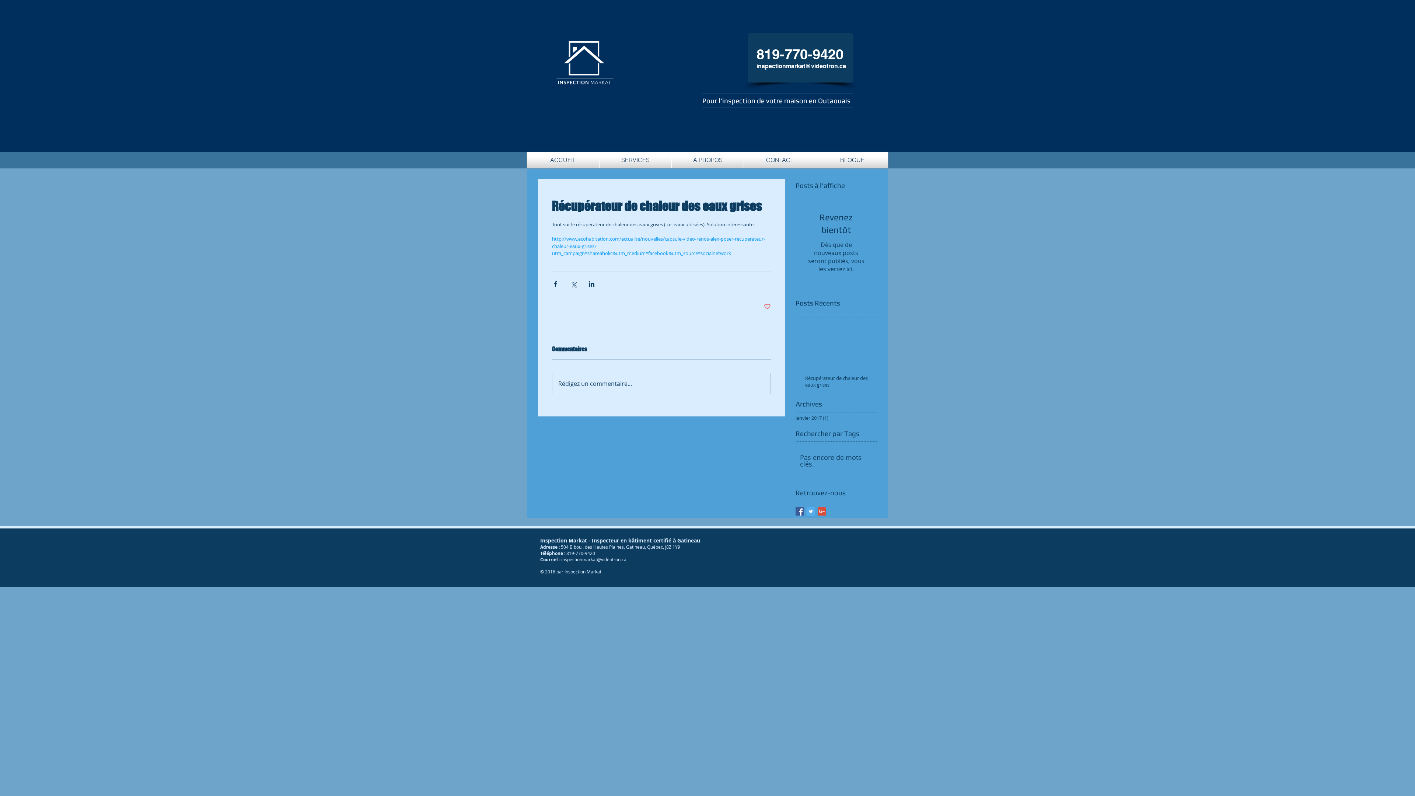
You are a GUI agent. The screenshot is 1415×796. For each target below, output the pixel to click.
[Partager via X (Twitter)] (573, 283)
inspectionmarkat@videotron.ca (801, 66)
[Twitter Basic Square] (811, 511)
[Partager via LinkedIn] (591, 283)
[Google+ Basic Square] (822, 511)
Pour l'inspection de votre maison (755, 101)
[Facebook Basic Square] (800, 511)
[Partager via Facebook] (555, 283)
